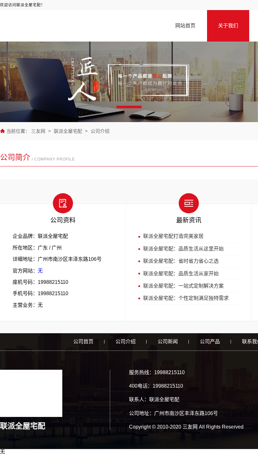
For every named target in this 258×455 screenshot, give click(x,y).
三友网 (39, 131)
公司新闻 (168, 341)
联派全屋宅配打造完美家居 (173, 236)
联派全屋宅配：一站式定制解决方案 (183, 286)
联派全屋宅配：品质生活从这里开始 (183, 248)
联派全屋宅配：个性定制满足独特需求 (186, 298)
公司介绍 (100, 131)
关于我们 (228, 25)
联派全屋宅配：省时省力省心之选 (181, 261)
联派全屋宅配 (68, 131)
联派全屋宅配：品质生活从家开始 (181, 273)
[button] (129, 107)
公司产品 (210, 341)
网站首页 (185, 25)
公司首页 (83, 341)
